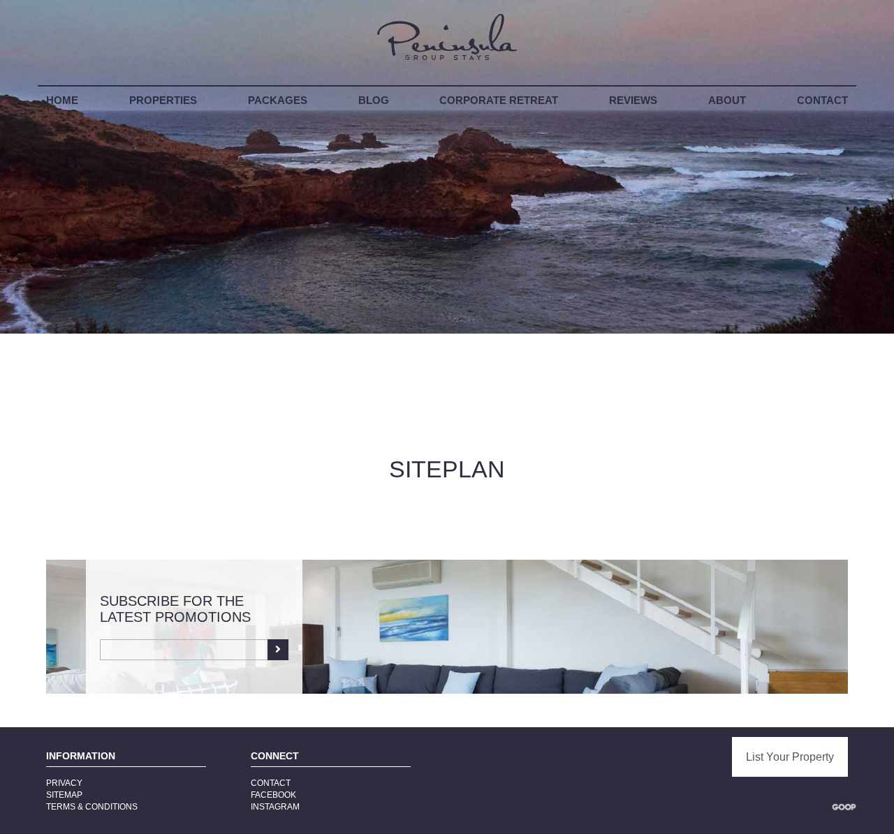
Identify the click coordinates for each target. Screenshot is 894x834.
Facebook (273, 795)
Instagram (275, 807)
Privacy (64, 783)
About (727, 100)
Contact (822, 100)
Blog (373, 100)
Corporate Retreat (498, 100)
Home (62, 100)
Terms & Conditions (92, 807)
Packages (277, 100)
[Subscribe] (278, 649)
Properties (163, 100)
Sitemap (64, 795)
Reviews (633, 100)
